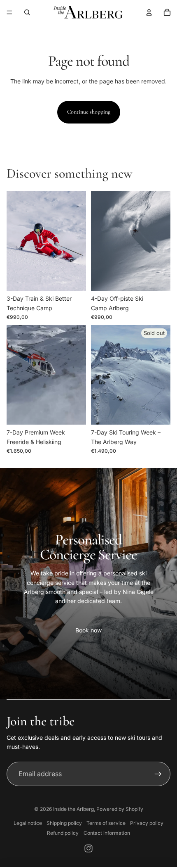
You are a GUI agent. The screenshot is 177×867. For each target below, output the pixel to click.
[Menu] (9, 12)
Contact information (107, 833)
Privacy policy (146, 823)
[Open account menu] (149, 12)
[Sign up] (158, 774)
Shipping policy (64, 823)
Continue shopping (88, 111)
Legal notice (28, 823)
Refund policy (63, 833)
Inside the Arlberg (73, 809)
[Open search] (27, 12)
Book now (88, 630)
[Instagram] (88, 848)
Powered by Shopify (119, 809)
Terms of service (106, 823)
